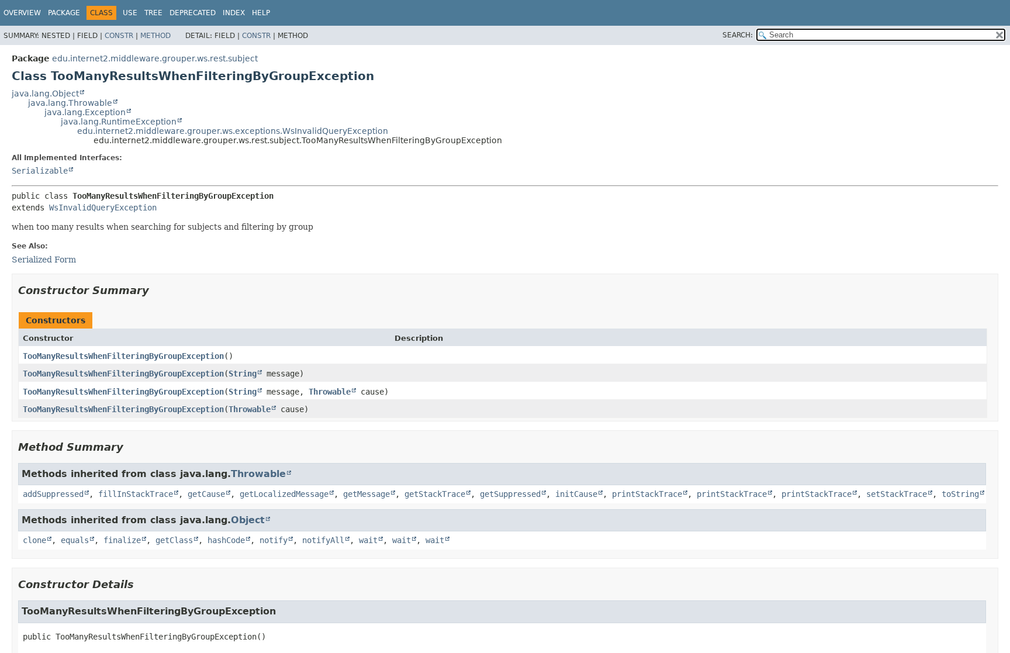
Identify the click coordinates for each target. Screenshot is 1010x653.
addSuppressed (53, 494)
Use (130, 13)
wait (368, 540)
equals (75, 540)
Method (155, 36)
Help (261, 13)
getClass (174, 540)
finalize (122, 540)
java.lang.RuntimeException (119, 121)
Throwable (330, 391)
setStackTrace (896, 494)
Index (234, 13)
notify (274, 540)
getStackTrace (434, 494)
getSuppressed (510, 494)
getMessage (366, 494)
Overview (22, 13)
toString (960, 494)
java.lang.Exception (85, 112)
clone (34, 540)
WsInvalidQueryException (103, 207)
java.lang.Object (45, 93)
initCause (576, 494)
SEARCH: (737, 35)
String (243, 373)
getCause (206, 494)
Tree (153, 13)
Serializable (40, 170)
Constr (119, 36)
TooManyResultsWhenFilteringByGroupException (123, 356)
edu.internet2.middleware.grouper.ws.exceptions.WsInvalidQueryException (232, 131)
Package (64, 13)
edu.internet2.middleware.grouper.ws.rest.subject (155, 58)
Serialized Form (44, 259)
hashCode (226, 540)
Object (248, 520)
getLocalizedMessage (284, 494)
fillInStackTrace (135, 494)
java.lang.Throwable (70, 103)
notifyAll (323, 540)
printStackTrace (647, 494)
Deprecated (193, 13)
